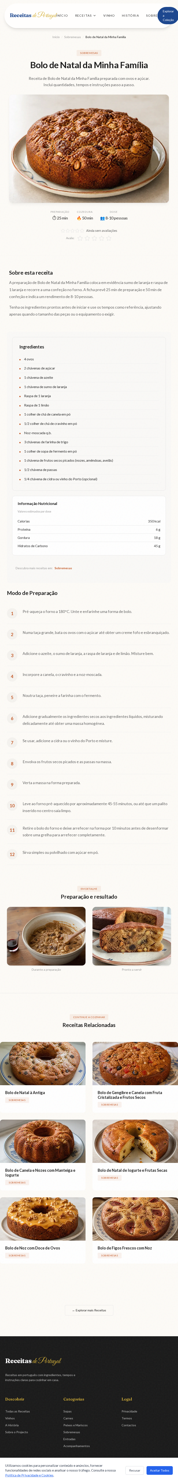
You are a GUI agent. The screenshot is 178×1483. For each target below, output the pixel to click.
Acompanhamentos (76, 1446)
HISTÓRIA (130, 15)
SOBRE (152, 15)
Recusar (134, 1470)
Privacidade (129, 1411)
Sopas (67, 1411)
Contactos (129, 1425)
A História (12, 1425)
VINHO (109, 15)
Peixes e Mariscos (75, 1425)
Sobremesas (72, 37)
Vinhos (10, 1418)
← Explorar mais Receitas (89, 1310)
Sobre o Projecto (16, 1432)
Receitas (33, 15)
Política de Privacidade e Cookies (29, 1475)
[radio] (80, 238)
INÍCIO (62, 15)
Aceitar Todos (159, 1470)
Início (56, 37)
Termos (127, 1418)
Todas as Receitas (17, 1411)
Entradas (69, 1439)
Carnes (68, 1418)
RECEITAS (83, 15)
